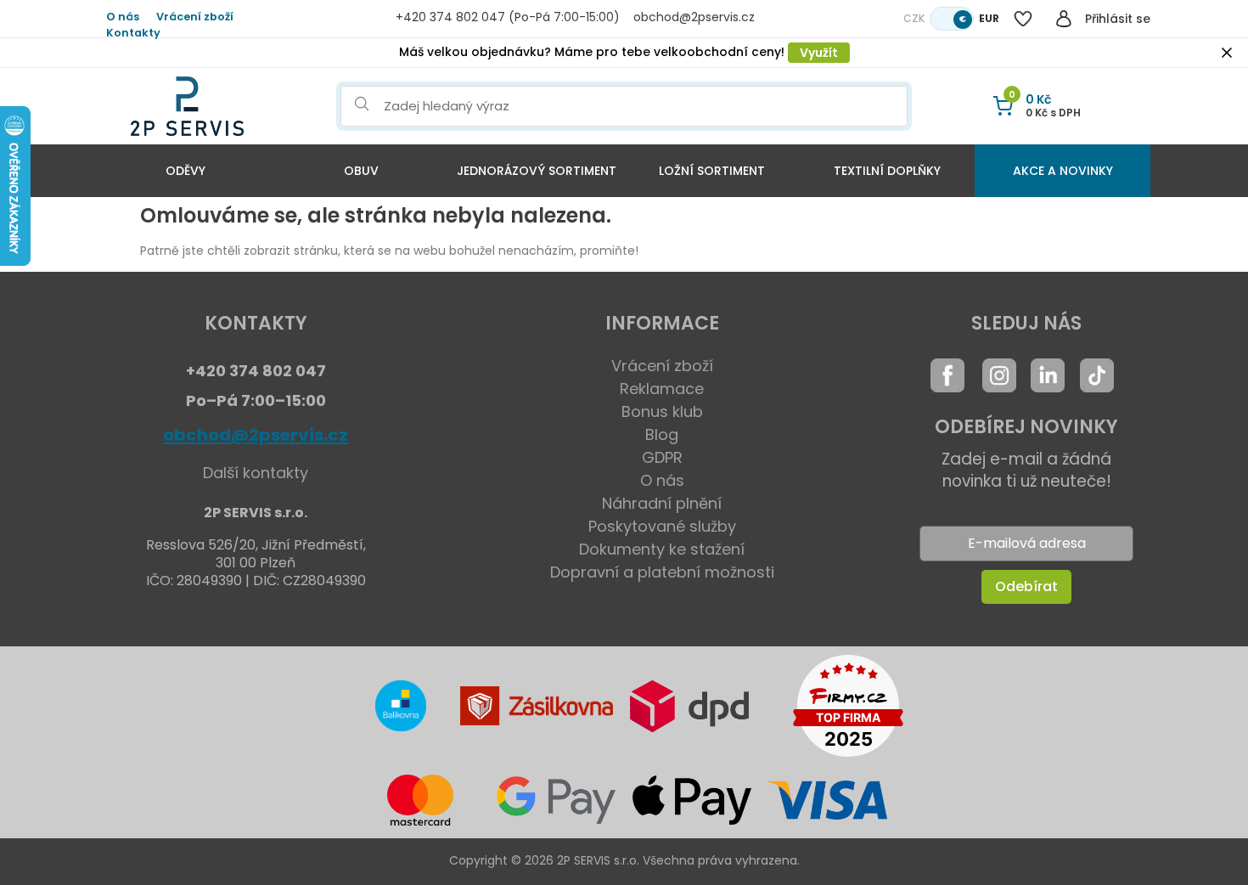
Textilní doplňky (887, 170)
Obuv (361, 170)
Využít (819, 52)
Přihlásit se (1117, 18)
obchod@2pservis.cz (255, 435)
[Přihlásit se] (1064, 18)
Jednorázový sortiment (536, 170)
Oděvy (185, 170)
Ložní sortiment (712, 170)
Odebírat (1026, 586)
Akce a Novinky (1063, 170)
